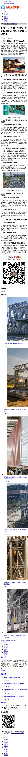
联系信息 (3, 702)
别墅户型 (6, 13)
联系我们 (6, 21)
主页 (8, 23)
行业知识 (6, 18)
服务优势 (6, 16)
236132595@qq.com (9, 3)
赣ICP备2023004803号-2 (17, 733)
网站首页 (6, 644)
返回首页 (6, 751)
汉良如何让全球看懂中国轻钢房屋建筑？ (14, 635)
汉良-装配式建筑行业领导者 (8, 640)
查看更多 (3, 670)
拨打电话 (6, 753)
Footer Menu (4, 642)
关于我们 (6, 19)
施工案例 (6, 14)
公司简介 (3, 657)
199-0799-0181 (7, 1)
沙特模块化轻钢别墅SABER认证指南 (13, 343)
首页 (5, 11)
